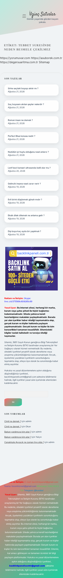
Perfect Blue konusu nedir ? (21, 136)
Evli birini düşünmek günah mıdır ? (25, 199)
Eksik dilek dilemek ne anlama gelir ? (26, 215)
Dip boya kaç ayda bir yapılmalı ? (24, 231)
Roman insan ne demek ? (20, 120)
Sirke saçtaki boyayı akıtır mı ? (23, 88)
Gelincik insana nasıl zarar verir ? (24, 183)
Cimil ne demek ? (12, 421)
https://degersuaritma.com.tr (19, 62)
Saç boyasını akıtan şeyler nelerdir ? (26, 104)
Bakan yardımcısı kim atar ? (17, 431)
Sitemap (44, 62)
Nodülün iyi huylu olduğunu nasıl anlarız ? (28, 152)
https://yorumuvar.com (15, 58)
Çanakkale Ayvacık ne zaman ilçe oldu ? (24, 442)
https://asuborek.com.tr (46, 58)
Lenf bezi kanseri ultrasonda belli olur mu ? (29, 167)
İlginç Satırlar (42, 14)
